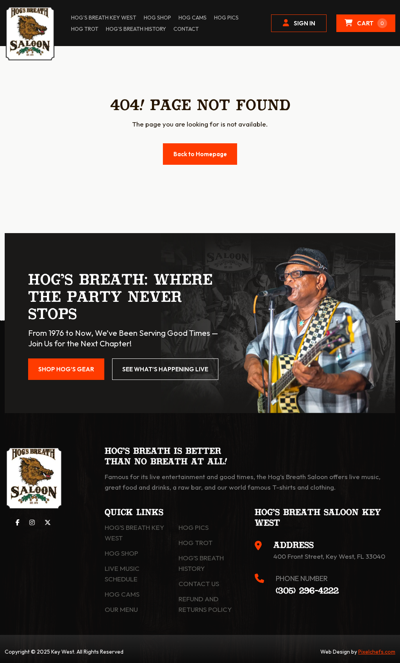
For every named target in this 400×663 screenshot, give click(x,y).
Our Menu (121, 609)
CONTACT (186, 28)
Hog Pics (194, 527)
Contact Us (199, 583)
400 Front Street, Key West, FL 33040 (329, 556)
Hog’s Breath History (136, 28)
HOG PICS (226, 17)
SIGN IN (304, 23)
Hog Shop (121, 553)
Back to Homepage (200, 154)
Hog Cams (193, 17)
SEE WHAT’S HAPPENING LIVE (165, 369)
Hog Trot (195, 542)
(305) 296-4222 (307, 591)
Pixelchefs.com (376, 651)
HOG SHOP (157, 17)
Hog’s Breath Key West (103, 17)
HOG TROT (84, 28)
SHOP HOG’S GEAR (66, 369)
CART (370, 23)
